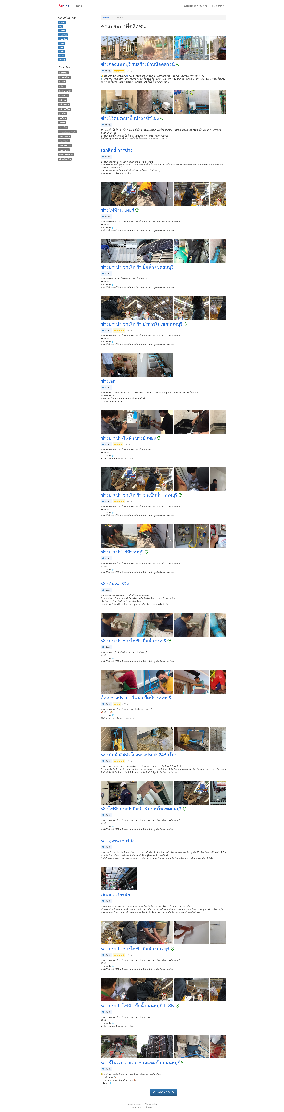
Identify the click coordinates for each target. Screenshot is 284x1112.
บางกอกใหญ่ (63, 39)
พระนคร (61, 55)
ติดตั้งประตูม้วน (64, 104)
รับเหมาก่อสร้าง (64, 141)
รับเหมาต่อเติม (64, 150)
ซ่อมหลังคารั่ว (63, 95)
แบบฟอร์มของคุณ (195, 6)
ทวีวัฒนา (62, 22)
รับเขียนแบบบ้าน (64, 136)
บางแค (61, 47)
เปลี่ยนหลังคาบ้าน (65, 159)
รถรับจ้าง (62, 122)
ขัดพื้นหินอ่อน (63, 73)
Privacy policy (150, 1103)
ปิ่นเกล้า (61, 51)
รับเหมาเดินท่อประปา (66, 154)
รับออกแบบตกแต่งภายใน (67, 132)
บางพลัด (61, 43)
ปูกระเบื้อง (62, 113)
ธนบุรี (60, 26)
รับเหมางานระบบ (65, 145)
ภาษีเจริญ (62, 59)
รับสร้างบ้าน (63, 127)
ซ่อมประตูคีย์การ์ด (65, 91)
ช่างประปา (108, 17)
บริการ (78, 6)
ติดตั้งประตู (62, 100)
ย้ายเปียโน (62, 118)
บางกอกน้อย (63, 35)
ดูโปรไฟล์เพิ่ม (163, 1092)
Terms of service (135, 1103)
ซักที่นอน (61, 86)
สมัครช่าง (218, 6)
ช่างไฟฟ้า (62, 82)
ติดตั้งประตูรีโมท (64, 109)
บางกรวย (62, 31)
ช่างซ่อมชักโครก (64, 77)
